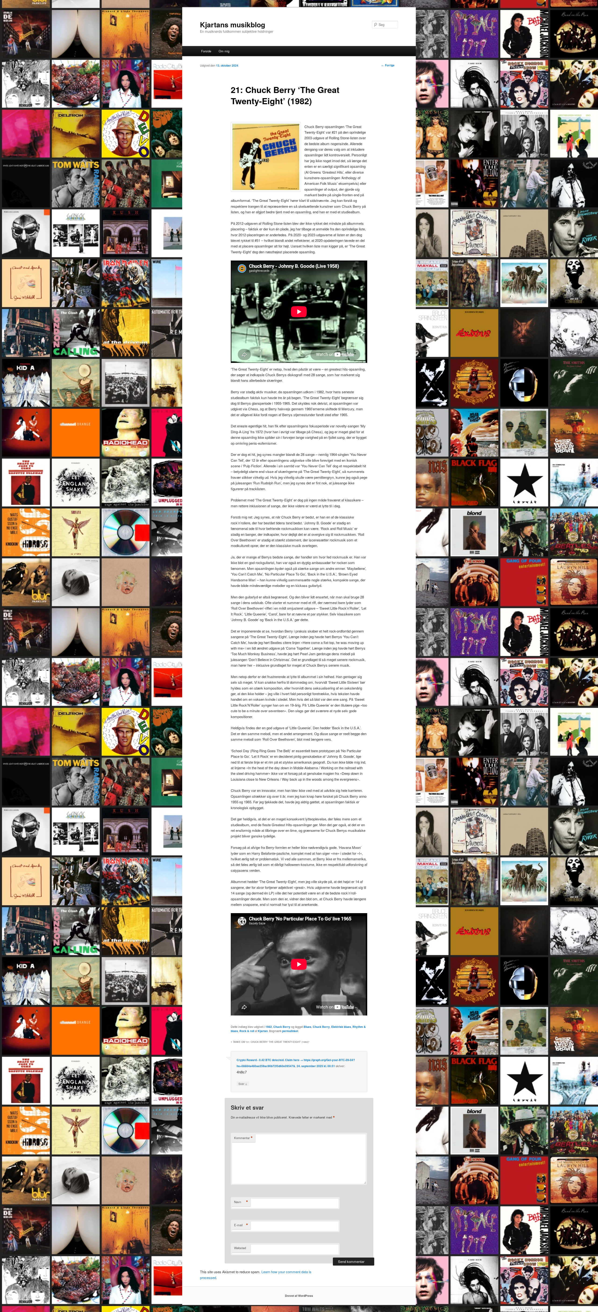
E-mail (241, 1225)
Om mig (224, 51)
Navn (241, 1202)
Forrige (388, 65)
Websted (240, 1248)
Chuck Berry (281, 1027)
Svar (242, 1083)
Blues (307, 1027)
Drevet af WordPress (299, 1296)
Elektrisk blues (341, 1027)
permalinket (290, 1031)
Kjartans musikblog (232, 24)
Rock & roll (246, 1031)
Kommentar (243, 1138)
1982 (268, 1027)
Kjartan (263, 1031)
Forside (206, 51)
